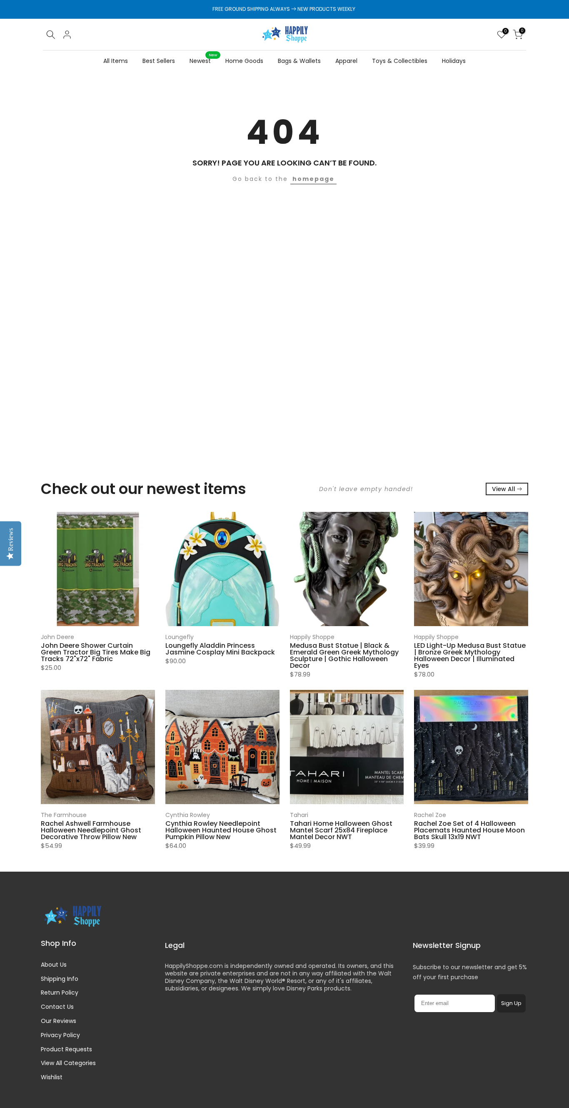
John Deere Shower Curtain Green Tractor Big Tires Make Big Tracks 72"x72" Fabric (95, 652)
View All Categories (68, 1063)
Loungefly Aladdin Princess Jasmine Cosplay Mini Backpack (220, 649)
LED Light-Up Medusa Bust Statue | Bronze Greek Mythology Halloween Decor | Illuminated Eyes (470, 655)
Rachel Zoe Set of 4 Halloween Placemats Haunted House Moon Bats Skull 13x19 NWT (469, 830)
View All (503, 489)
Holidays (454, 61)
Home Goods (244, 61)
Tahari (299, 815)
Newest (203, 60)
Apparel (346, 61)
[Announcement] (284, 9)
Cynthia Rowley (187, 815)
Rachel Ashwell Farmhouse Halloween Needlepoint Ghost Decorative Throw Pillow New (91, 830)
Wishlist (51, 1077)
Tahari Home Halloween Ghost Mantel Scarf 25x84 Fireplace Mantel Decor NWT (341, 830)
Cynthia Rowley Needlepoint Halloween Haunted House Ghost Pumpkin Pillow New (221, 830)
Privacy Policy (60, 1035)
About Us (54, 964)
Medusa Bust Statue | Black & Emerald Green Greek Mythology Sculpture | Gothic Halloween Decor (344, 655)
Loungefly (179, 637)
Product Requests (66, 1049)
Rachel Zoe (430, 815)
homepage (313, 179)
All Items (115, 61)
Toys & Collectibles (399, 61)
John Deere (57, 637)
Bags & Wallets (299, 61)
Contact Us (57, 1007)
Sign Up (511, 1003)
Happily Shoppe (312, 637)
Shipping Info (59, 979)
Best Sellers (158, 61)
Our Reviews (58, 1021)
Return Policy (59, 992)
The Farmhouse (64, 815)
